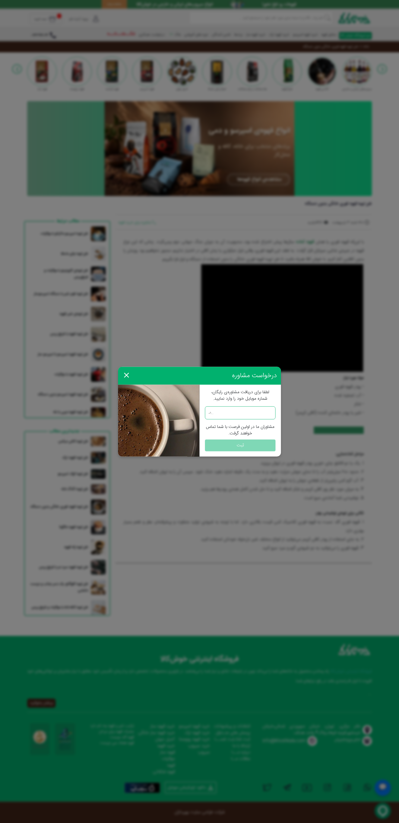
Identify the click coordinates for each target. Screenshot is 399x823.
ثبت (240, 445)
